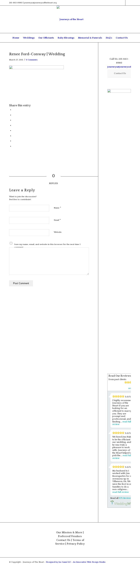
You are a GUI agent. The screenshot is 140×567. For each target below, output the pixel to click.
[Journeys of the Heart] (70, 19)
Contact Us (63, 540)
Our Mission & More (69, 532)
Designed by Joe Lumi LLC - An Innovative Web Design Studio (76, 562)
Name (57, 207)
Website (58, 232)
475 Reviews (125, 498)
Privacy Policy (76, 543)
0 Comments (32, 60)
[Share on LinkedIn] (14, 125)
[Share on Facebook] (14, 109)
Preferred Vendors (70, 536)
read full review (120, 492)
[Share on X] (14, 115)
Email (57, 220)
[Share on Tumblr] (14, 130)
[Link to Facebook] (122, 2)
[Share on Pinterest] (14, 120)
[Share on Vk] (14, 135)
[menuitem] (16, 37)
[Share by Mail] (14, 146)
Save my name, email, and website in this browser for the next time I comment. (47, 246)
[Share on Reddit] (14, 141)
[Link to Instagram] (128, 2)
